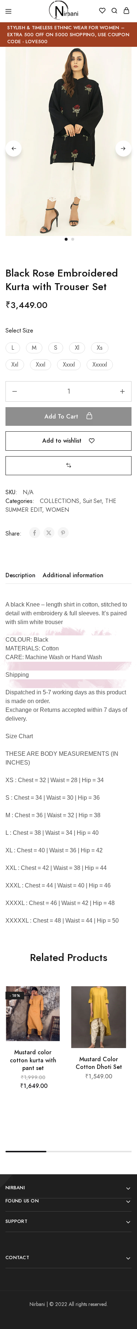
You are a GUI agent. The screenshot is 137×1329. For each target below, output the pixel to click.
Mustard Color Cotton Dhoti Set (99, 1063)
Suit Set (92, 501)
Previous (13, 148)
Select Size (19, 330)
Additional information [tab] (73, 575)
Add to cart (62, 416)
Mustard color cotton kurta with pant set (33, 1060)
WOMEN (57, 510)
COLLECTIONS (59, 501)
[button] (12, 347)
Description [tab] (20, 575)
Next (123, 148)
